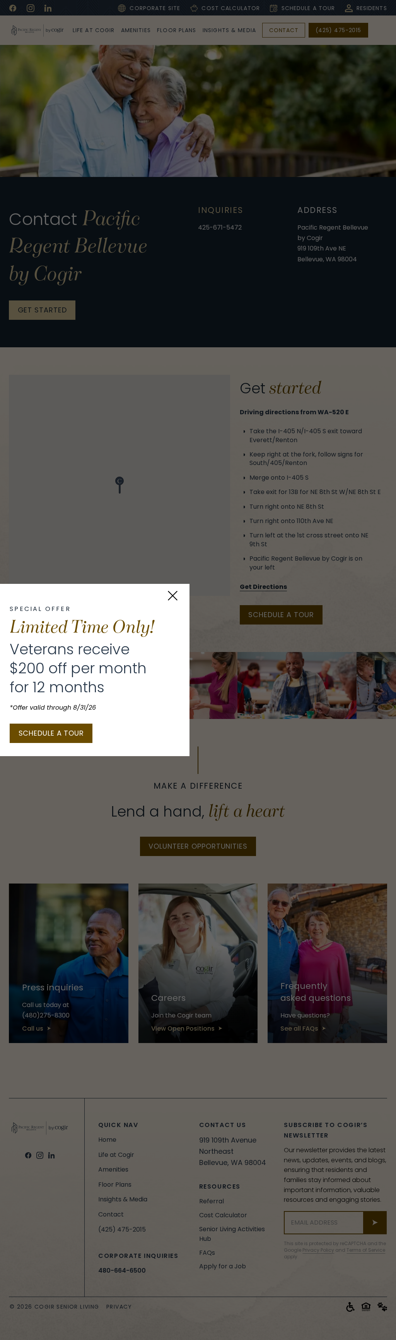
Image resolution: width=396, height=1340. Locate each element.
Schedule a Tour (51, 733)
